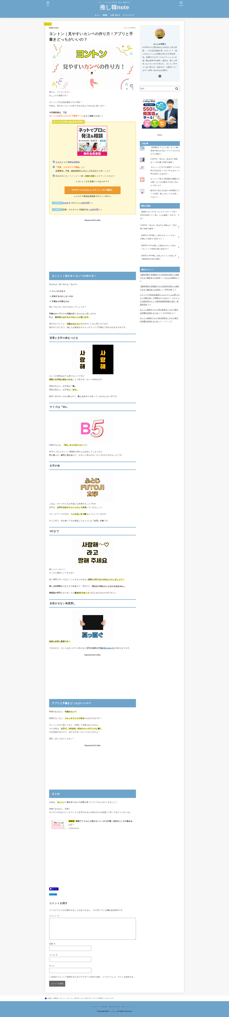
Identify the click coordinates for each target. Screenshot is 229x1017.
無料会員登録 (74, 162)
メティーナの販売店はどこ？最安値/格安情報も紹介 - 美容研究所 (159, 301)
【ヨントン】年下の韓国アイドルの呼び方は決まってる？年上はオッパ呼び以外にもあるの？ (165, 170)
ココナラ (59, 162)
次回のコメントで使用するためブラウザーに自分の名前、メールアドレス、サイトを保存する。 (93, 977)
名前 (52, 944)
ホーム (97, 15)
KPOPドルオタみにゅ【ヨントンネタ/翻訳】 (92, 190)
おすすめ (53, 894)
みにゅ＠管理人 (171, 278)
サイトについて (128, 15)
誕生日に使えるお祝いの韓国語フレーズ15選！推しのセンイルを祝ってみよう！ (165, 194)
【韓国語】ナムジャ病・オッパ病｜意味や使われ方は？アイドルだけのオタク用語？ (165, 150)
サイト (52, 966)
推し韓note (114, 7)
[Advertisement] (92, 242)
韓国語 (105, 15)
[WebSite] (159, 76)
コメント (54, 916)
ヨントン (55, 889)
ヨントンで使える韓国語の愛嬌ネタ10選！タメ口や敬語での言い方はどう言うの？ (165, 182)
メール (53, 955)
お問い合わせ (115, 15)
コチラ (84, 203)
